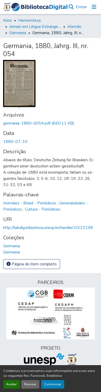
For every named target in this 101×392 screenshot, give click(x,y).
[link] (50, 123)
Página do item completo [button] (34, 264)
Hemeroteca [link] (29, 20)
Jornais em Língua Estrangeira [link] (35, 26)
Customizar (52, 384)
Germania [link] (17, 33)
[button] (39, 7)
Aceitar (11, 384)
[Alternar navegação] (94, 7)
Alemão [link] (74, 26)
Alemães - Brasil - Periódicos (30, 203)
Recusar (30, 384)
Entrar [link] (81, 7)
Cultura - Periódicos (42, 209)
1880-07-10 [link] (15, 141)
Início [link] (7, 20)
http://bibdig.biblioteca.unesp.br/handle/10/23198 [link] (48, 227)
